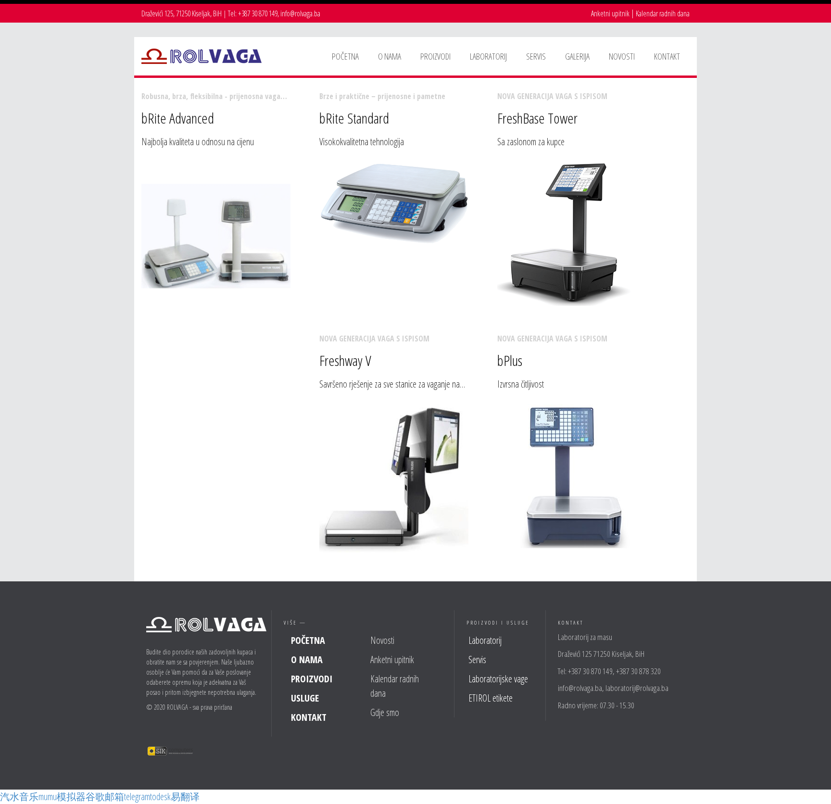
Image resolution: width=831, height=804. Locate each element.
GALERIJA (577, 56)
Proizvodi (311, 678)
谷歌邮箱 (105, 796)
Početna (308, 640)
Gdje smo (384, 712)
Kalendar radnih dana (663, 13)
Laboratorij (485, 640)
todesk (160, 796)
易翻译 (185, 796)
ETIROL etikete (490, 697)
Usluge (305, 697)
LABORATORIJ (488, 56)
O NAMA (389, 56)
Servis (477, 659)
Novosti (382, 640)
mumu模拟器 (62, 796)
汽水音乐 (19, 796)
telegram (137, 796)
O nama (307, 659)
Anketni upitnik (610, 13)
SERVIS (536, 56)
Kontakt (309, 717)
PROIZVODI (435, 56)
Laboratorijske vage (498, 678)
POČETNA (345, 56)
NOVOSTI (622, 56)
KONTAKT (667, 56)
